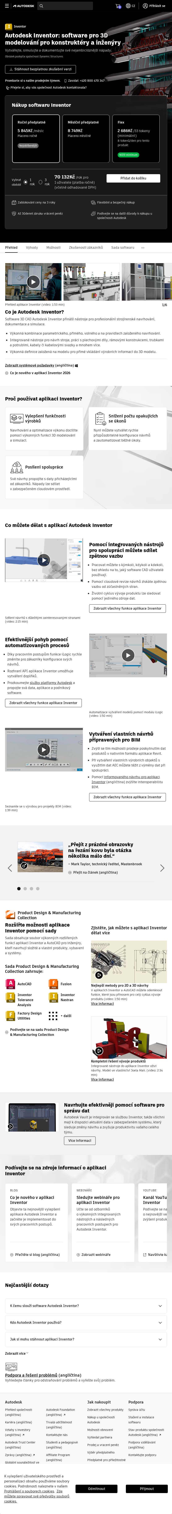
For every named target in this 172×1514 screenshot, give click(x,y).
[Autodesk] (24, 6)
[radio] (36, 138)
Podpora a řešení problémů (31, 1375)
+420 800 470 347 (92, 81)
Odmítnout (96, 1488)
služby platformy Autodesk (51, 682)
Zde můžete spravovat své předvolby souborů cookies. (36, 1496)
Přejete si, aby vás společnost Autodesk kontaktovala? (48, 87)
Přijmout (147, 1488)
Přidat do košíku (133, 178)
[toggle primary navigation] (9, 6)
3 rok (47, 182)
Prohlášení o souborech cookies (29, 1491)
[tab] (33, 282)
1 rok (32, 182)
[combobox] (65, 6)
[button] (86, 1305)
